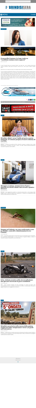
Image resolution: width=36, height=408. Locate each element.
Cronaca (2, 251)
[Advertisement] (18, 154)
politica (23, 102)
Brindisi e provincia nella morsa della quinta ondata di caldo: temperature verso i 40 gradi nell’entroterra (17, 327)
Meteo (2, 300)
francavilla (8, 102)
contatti (33, 15)
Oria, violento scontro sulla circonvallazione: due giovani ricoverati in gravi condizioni (17, 280)
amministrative (18, 102)
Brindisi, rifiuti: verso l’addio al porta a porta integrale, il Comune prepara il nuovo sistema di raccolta (18, 139)
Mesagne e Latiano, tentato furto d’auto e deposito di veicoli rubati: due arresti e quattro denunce (17, 187)
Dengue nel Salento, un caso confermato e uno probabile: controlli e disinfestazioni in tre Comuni (17, 231)
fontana (12, 102)
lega (4, 102)
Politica (2, 115)
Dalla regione (3, 207)
